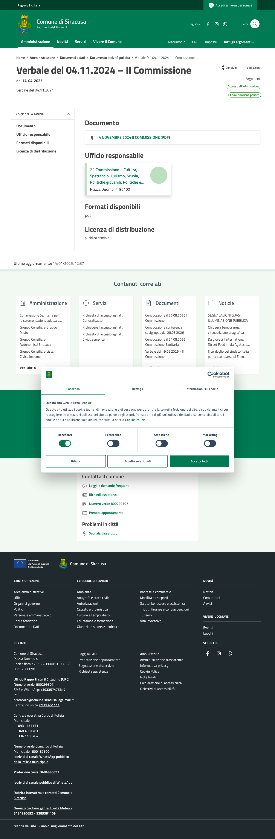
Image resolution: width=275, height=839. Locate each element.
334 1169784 (28, 736)
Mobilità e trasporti (154, 597)
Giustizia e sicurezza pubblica (98, 626)
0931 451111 (49, 705)
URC (195, 41)
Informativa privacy (154, 665)
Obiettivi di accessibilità (157, 688)
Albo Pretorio (149, 653)
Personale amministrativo (32, 615)
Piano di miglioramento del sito (61, 825)
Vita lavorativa (150, 620)
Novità (62, 41)
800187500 (40, 751)
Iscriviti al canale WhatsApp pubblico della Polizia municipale (41, 759)
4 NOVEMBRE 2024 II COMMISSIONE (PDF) (134, 137)
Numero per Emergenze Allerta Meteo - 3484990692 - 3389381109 (43, 811)
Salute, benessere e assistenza (162, 603)
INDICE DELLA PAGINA (29, 114)
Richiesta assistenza (93, 671)
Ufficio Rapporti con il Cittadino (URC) (41, 679)
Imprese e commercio (155, 591)
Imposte (211, 41)
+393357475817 (53, 689)
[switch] (113, 443)
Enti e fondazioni (26, 620)
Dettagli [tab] (137, 388)
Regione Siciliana (29, 5)
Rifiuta (75, 461)
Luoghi (208, 633)
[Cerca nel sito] (255, 24)
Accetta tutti (199, 461)
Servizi (80, 41)
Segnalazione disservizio (96, 665)
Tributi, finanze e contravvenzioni (164, 609)
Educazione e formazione (95, 620)
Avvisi (207, 603)
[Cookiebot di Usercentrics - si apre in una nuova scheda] (210, 375)
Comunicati (211, 597)
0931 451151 (28, 725)
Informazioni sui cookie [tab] (202, 388)
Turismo (146, 615)
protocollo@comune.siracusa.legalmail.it (44, 699)
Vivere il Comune (107, 41)
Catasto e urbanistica (92, 609)
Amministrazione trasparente (161, 659)
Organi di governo (27, 603)
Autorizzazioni (87, 603)
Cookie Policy (135, 419)
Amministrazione (35, 41)
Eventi (208, 627)
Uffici (17, 597)
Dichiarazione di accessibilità (161, 682)
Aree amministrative (29, 591)
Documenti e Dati (26, 626)
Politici (19, 609)
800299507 (44, 684)
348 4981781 (28, 730)
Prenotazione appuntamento (99, 659)
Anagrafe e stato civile (93, 597)
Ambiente (84, 591)
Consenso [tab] (73, 388)
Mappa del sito (25, 825)
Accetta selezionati (137, 461)
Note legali (148, 677)
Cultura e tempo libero (93, 615)
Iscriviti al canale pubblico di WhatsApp (43, 782)
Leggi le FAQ (88, 653)
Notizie (208, 591)
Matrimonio (176, 41)
